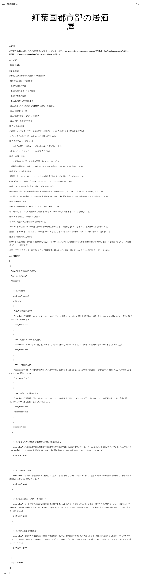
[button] (3, 4)
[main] (70, 22)
